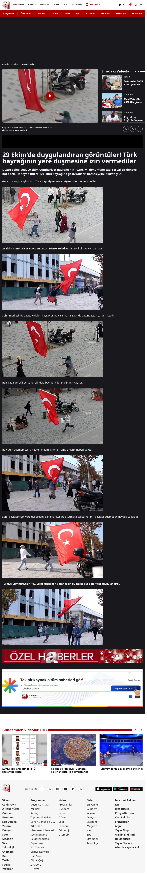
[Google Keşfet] (72, 688)
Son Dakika (9, 821)
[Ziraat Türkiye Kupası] (130, 5)
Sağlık (6, 864)
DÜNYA (56, 4)
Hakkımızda (122, 838)
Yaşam (54, 13)
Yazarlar (7, 868)
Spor (78, 13)
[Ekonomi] (109, 4)
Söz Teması (37, 847)
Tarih (5, 859)
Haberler (5, 64)
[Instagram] (57, 788)
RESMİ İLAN (76, 4)
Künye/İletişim (124, 812)
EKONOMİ (44, 4)
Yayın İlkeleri (123, 842)
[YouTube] (65, 788)
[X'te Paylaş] (126, 129)
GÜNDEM (32, 4)
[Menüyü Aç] (141, 5)
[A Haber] (6, 5)
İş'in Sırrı (35, 855)
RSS (117, 804)
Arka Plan (36, 825)
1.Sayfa (34, 868)
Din (4, 855)
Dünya (67, 13)
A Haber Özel (10, 808)
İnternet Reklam (126, 799)
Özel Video (26, 13)
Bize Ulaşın (122, 808)
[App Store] (103, 788)
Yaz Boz (34, 808)
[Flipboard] (73, 788)
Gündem (41, 13)
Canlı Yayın (9, 804)
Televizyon (121, 13)
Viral (5, 842)
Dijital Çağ (36, 859)
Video (5, 799)
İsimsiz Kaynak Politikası (129, 847)
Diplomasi (36, 842)
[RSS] (81, 788)
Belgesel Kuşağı (40, 838)
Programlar (9, 13)
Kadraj (34, 812)
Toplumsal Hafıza (40, 817)
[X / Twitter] (50, 788)
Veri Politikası (124, 817)
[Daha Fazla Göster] (140, 129)
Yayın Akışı (122, 829)
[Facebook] (42, 788)
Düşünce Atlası (39, 804)
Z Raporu (35, 864)
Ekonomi (90, 13)
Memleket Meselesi (42, 829)
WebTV (15, 64)
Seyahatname (38, 834)
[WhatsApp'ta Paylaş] (133, 129)
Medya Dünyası (39, 851)
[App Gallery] (136, 788)
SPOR (65, 4)
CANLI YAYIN (94, 4)
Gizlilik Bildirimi (125, 834)
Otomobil (137, 13)
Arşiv (118, 825)
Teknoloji (105, 13)
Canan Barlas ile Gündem (44, 821)
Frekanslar (122, 821)
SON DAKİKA (18, 4)
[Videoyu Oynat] (50, 95)
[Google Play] (120, 788)
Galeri (90, 799)
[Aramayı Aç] (135, 5)
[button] (136, 729)
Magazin (7, 838)
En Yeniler (93, 804)
